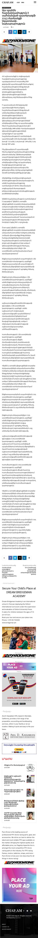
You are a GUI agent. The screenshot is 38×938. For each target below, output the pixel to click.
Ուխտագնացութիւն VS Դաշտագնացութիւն (13, 791)
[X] (20, 32)
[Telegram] (15, 32)
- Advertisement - (8, 583)
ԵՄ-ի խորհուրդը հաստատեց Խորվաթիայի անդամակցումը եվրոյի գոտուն (28, 571)
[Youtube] (31, 911)
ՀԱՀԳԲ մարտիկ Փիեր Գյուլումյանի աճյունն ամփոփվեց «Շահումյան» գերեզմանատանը (14, 815)
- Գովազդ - (7, 711)
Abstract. (18, 918)
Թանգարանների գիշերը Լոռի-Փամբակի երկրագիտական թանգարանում (14, 803)
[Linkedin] (24, 32)
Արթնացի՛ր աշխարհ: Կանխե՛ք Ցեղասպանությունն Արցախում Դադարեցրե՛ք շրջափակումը (14, 779)
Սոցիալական (6, 7)
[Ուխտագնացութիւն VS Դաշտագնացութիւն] (30, 793)
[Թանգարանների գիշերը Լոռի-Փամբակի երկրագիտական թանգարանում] (30, 804)
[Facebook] (10, 32)
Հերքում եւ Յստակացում (14, 765)
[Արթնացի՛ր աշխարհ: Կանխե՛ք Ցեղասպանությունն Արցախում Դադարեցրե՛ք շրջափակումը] (30, 779)
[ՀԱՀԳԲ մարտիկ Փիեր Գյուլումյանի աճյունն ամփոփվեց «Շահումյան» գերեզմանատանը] (30, 816)
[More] (29, 32)
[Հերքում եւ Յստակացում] (30, 768)
